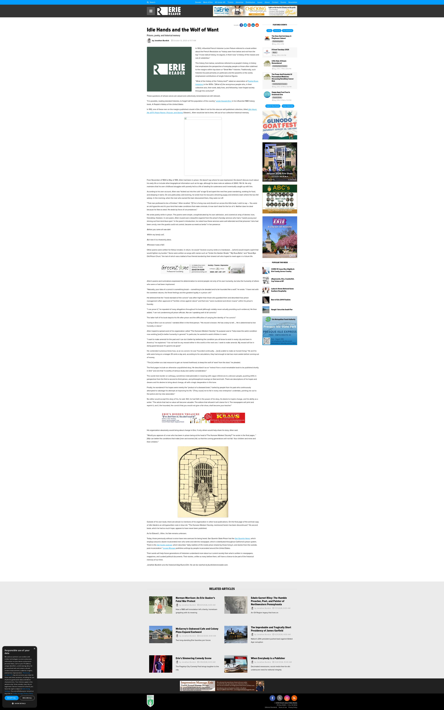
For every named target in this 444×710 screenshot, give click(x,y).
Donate (198, 2)
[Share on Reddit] (257, 25)
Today (269, 30)
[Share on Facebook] (241, 25)
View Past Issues (269, 179)
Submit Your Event (273, 106)
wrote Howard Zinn (223, 101)
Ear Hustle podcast (164, 545)
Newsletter (292, 2)
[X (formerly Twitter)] (280, 698)
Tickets (230, 2)
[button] (20, 703)
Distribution (250, 2)
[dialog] (19, 677)
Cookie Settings (17, 693)
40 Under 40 (220, 2)
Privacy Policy (292, 707)
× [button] (34, 649)
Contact (275, 2)
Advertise (239, 2)
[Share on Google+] (249, 25)
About (267, 2)
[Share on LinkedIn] (253, 25)
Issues (259, 2)
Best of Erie (208, 2)
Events (283, 2)
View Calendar (288, 106)
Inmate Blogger (169, 548)
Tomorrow (277, 30)
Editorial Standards (271, 707)
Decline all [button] (27, 698)
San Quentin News (242, 538)
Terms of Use (283, 707)
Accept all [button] (11, 698)
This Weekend (287, 30)
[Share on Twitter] (245, 25)
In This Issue (292, 179)
